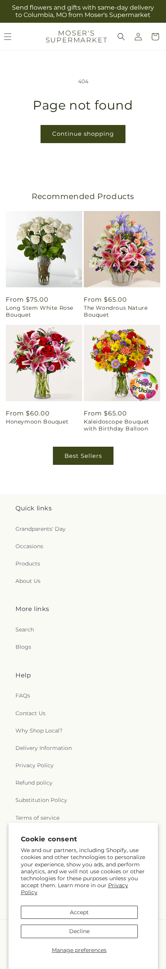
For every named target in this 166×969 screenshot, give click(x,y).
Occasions (29, 546)
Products (27, 563)
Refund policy (34, 782)
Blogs (23, 646)
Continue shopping (83, 133)
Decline (79, 931)
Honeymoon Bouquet (37, 421)
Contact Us (30, 713)
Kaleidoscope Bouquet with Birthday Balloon (116, 425)
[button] (121, 36)
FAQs (22, 695)
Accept (79, 912)
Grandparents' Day (40, 528)
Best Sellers (83, 455)
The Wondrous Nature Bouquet (115, 311)
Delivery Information (43, 747)
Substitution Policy (41, 800)
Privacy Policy (34, 765)
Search (24, 629)
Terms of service (37, 817)
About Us (28, 580)
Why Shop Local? (39, 730)
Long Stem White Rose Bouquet (39, 311)
